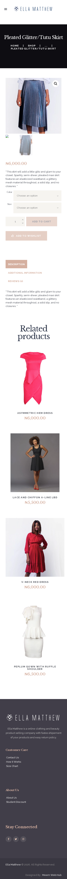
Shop (32, 45)
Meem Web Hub (51, 875)
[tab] (16, 264)
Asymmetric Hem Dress (35, 413)
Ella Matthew (13, 864)
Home (15, 45)
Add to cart (41, 221)
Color (9, 192)
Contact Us (12, 757)
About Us (11, 797)
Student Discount (16, 802)
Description (16, 264)
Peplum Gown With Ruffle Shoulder (35, 667)
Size (9, 204)
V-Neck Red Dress (35, 582)
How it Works (13, 761)
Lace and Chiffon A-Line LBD (35, 497)
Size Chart (12, 766)
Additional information (25, 272)
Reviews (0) (15, 281)
